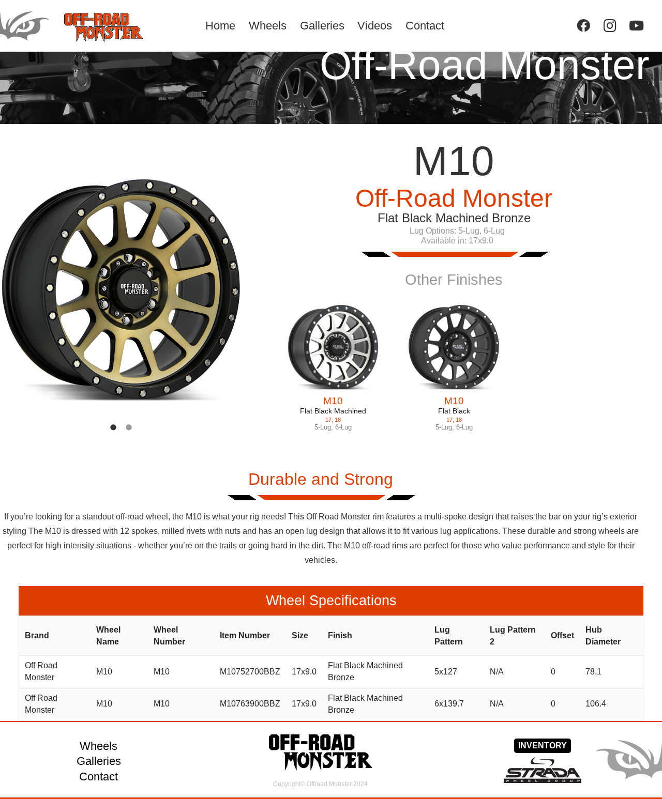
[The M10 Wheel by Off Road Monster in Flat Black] (454, 347)
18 (338, 420)
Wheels (98, 746)
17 (328, 420)
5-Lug (322, 427)
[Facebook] (583, 25)
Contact (98, 776)
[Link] (86, 26)
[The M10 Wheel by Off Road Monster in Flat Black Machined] (333, 347)
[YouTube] (636, 25)
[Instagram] (610, 25)
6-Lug (343, 427)
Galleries (99, 761)
